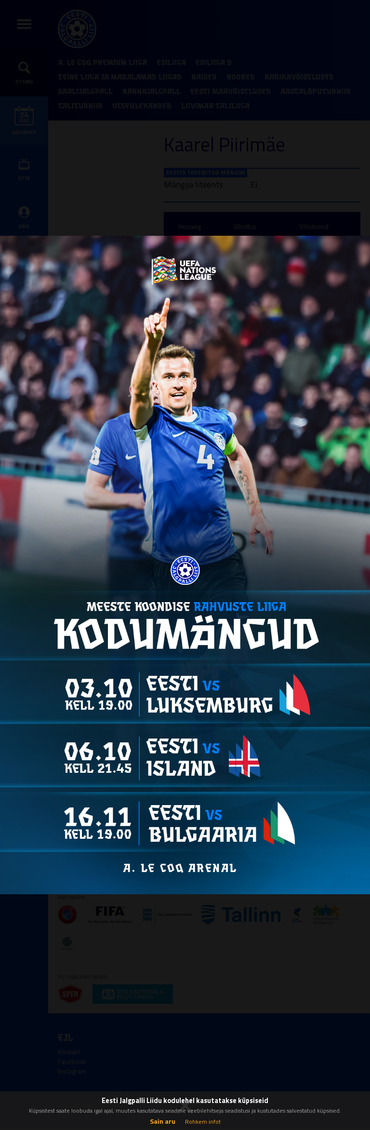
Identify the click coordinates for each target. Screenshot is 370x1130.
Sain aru (162, 1121)
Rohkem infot (203, 1121)
